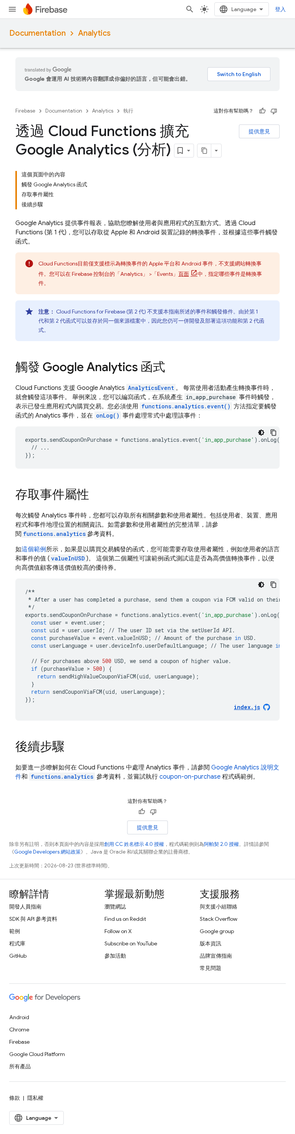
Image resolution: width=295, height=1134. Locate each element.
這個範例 (34, 549)
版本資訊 (210, 943)
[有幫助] (262, 111)
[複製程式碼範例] (273, 432)
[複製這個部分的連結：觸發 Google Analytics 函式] (173, 368)
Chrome (19, 1029)
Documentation (37, 33)
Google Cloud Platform (37, 1054)
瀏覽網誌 (115, 906)
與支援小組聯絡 (218, 906)
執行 (128, 111)
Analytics (94, 33)
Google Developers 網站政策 (47, 852)
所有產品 (20, 1066)
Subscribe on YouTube (130, 943)
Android (19, 1017)
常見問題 (210, 968)
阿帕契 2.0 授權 (221, 844)
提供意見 (259, 131)
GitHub (18, 955)
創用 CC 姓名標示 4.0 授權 (134, 844)
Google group (217, 931)
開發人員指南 (25, 906)
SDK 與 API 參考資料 (33, 918)
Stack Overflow (218, 918)
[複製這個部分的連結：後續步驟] (72, 747)
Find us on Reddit (125, 918)
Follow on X (118, 931)
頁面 (183, 273)
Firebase (25, 111)
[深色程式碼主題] (261, 432)
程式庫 (17, 943)
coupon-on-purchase (189, 777)
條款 (14, 1098)
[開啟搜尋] (189, 9)
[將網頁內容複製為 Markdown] (204, 150)
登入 (280, 9)
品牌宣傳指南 (216, 955)
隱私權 (35, 1098)
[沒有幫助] (274, 111)
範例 (14, 931)
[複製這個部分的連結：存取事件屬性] (96, 495)
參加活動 (115, 955)
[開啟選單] (12, 9)
